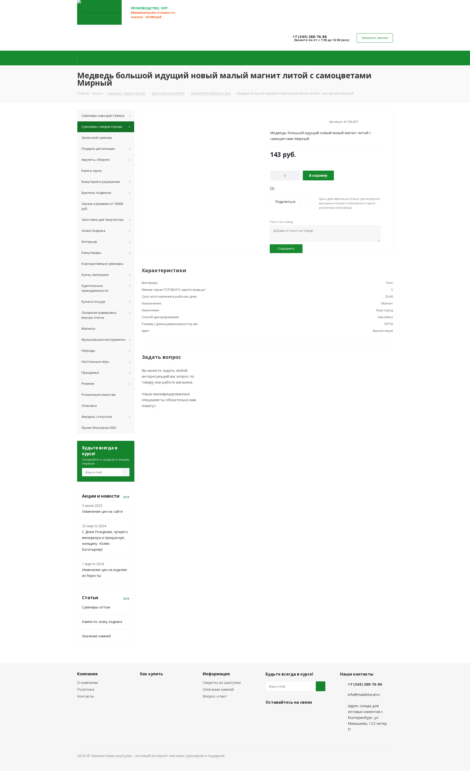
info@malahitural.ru (364, 694)
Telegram (283, 714)
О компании (87, 682)
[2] (277, 121)
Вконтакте (270, 714)
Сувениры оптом (96, 607)
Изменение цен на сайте (102, 511)
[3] (281, 121)
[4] (286, 121)
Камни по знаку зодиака (102, 621)
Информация (216, 674)
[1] (272, 121)
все (126, 496)
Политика (85, 689)
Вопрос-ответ (215, 696)
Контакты (85, 696)
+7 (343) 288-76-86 (310, 36)
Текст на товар (281, 222)
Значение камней (96, 636)
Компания (87, 674)
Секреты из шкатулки (222, 682)
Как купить (151, 674)
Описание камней (218, 689)
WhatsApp (295, 714)
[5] (291, 121)
